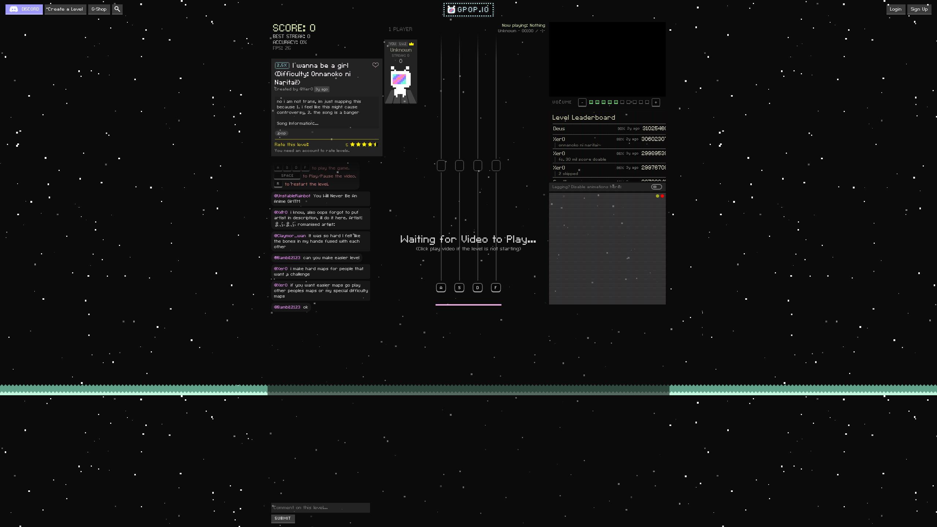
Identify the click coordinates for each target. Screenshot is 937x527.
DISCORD (30, 9)
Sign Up (919, 9)
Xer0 (559, 139)
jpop (281, 133)
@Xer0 (306, 89)
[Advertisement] (607, 249)
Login (896, 9)
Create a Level (65, 9)
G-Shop (99, 9)
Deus (559, 129)
